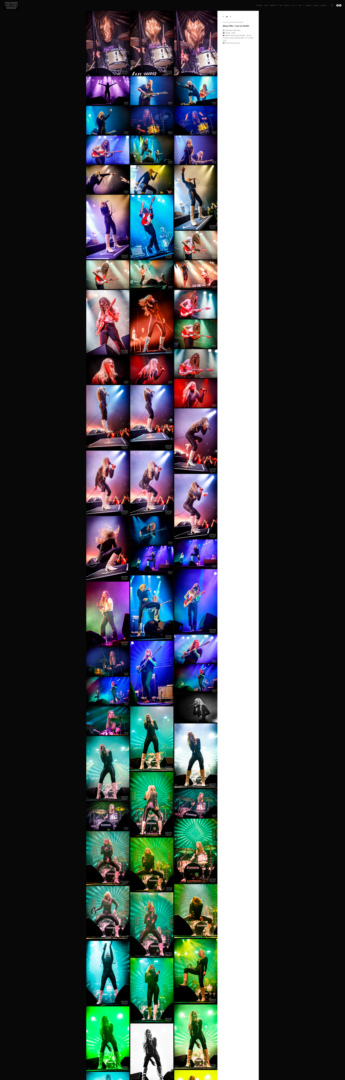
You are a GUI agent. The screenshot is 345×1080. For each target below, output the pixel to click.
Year (232, 22)
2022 (234, 22)
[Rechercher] (332, 5)
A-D (224, 22)
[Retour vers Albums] (227, 16)
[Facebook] (337, 5)
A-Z (226, 22)
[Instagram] (340, 5)
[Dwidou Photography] (11, 5)
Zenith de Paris (239, 22)
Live (228, 22)
